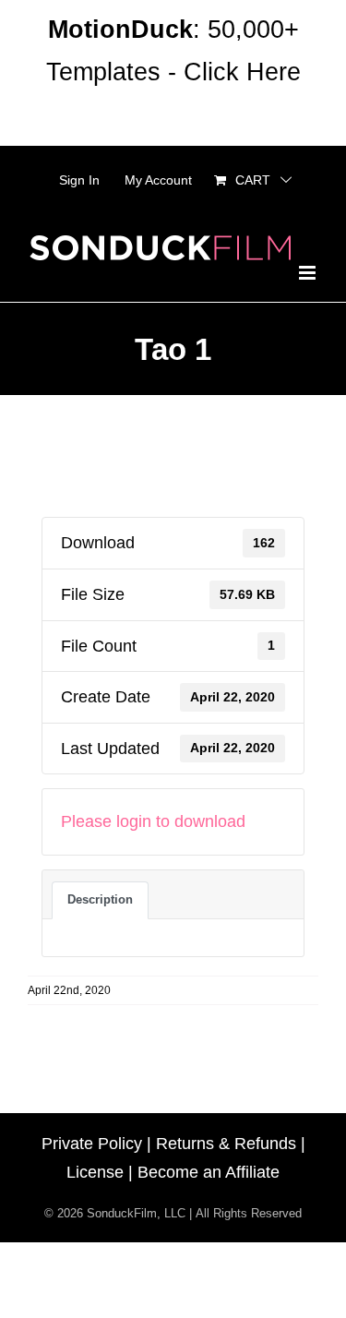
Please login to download (153, 821)
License (95, 1172)
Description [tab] (100, 899)
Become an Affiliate (208, 1172)
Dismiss (173, 114)
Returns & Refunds (226, 1143)
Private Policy (92, 1143)
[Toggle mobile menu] (308, 272)
